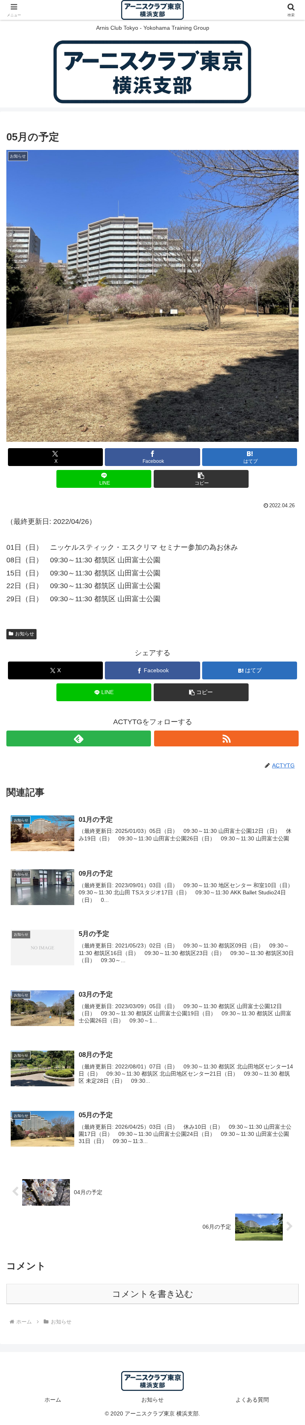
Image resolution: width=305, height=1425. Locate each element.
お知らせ (24, 634)
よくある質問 (252, 1399)
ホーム (52, 1399)
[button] (201, 479)
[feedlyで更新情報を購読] (78, 738)
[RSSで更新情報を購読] (226, 738)
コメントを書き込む (152, 1294)
